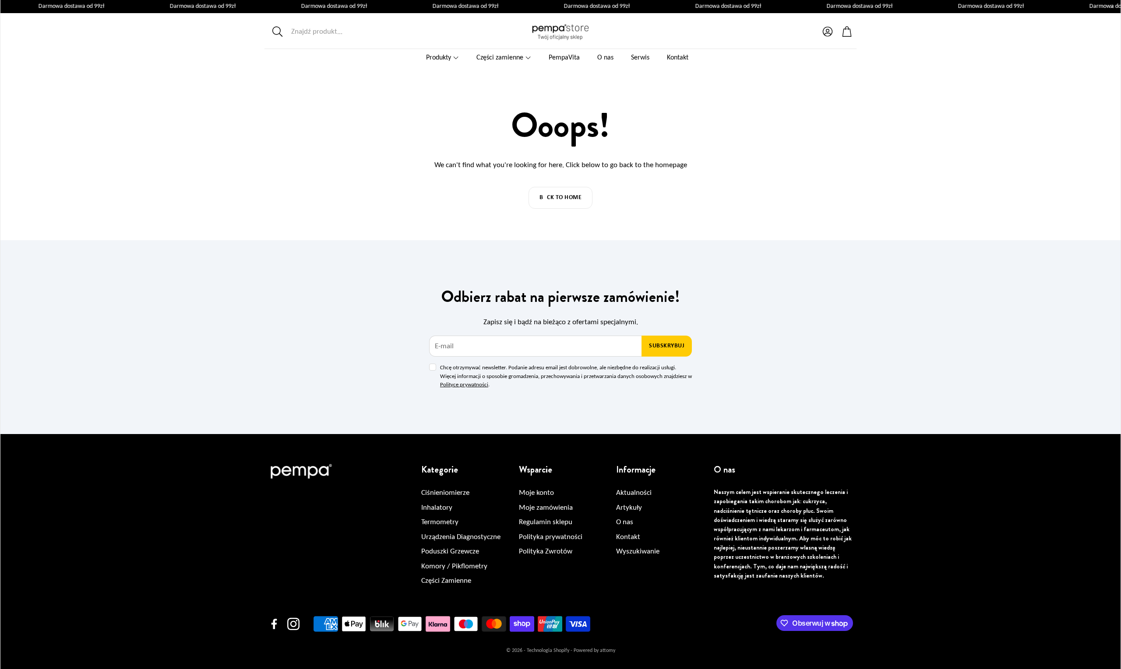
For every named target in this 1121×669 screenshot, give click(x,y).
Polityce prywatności (464, 385)
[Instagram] (293, 624)
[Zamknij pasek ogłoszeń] (1111, 6)
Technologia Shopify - (549, 650)
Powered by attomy (594, 650)
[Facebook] (274, 624)
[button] (327, 31)
